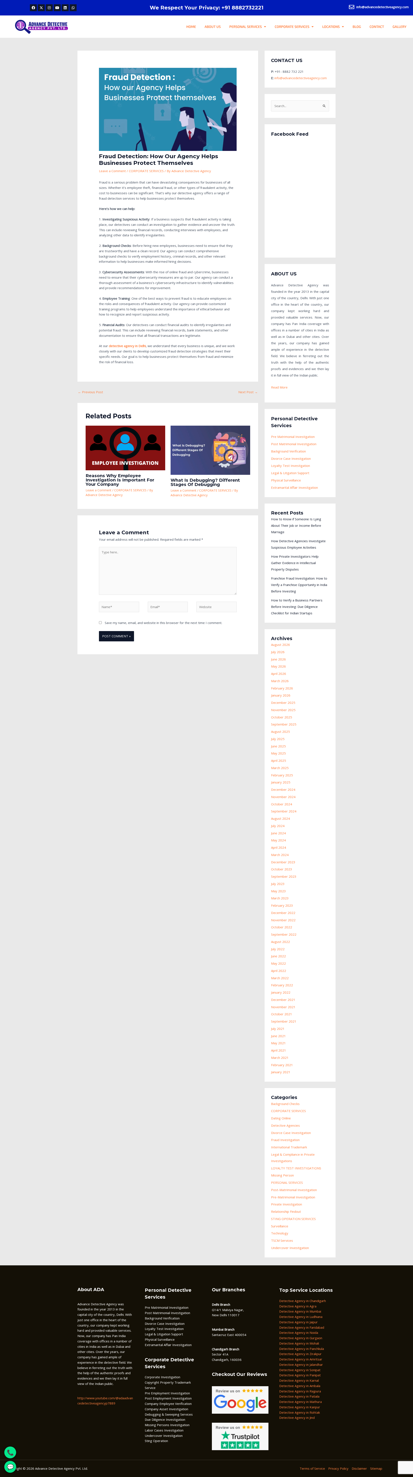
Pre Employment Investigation (167, 1393)
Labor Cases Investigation (164, 1430)
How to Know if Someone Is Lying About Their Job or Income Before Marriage (296, 525)
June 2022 (278, 956)
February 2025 (282, 775)
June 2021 (278, 1036)
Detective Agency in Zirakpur (300, 1354)
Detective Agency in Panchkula (301, 1348)
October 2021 (281, 1014)
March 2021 (280, 1057)
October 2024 (281, 804)
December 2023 (283, 862)
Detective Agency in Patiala (299, 1396)
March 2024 (280, 855)
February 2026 (282, 688)
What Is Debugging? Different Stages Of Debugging (205, 482)
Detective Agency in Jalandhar (301, 1364)
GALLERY (400, 26)
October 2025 (281, 717)
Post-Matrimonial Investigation (294, 1190)
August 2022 (280, 942)
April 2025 (278, 760)
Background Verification (288, 451)
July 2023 (278, 884)
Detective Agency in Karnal (299, 1380)
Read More (279, 387)
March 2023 (280, 898)
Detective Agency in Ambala (299, 1386)
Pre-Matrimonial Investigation (293, 1197)
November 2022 (283, 920)
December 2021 (283, 999)
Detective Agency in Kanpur (299, 1407)
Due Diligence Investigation (165, 1419)
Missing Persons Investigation (167, 1425)
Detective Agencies (285, 1125)
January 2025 (280, 782)
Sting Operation (156, 1441)
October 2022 (281, 927)
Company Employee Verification (168, 1403)
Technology (279, 1233)
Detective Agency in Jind (297, 1417)
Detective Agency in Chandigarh (302, 1301)
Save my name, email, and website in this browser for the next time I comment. (163, 623)
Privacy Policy (338, 1468)
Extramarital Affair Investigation (294, 487)
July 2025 (278, 739)
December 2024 (283, 789)
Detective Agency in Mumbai (300, 1311)
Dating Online (281, 1118)
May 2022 (278, 963)
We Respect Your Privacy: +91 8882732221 (207, 8)
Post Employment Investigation (168, 1398)
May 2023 (278, 891)
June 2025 (278, 746)
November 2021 (283, 1007)
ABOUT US (213, 26)
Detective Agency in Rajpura (300, 1391)
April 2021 (278, 1050)
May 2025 (278, 753)
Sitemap (376, 1468)
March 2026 (280, 681)
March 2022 (280, 978)
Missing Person (282, 1175)
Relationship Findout (286, 1211)
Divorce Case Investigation (291, 458)
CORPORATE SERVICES (292, 26)
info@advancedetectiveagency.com (300, 78)
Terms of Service (312, 1468)
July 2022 (278, 949)
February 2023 (282, 905)
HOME (191, 26)
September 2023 (283, 876)
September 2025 (283, 724)
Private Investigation (286, 1204)
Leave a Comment (112, 171)
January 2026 (280, 695)
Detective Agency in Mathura (300, 1402)
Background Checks (285, 1104)
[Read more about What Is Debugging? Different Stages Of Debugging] (210, 450)
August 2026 (280, 644)
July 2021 (278, 1028)
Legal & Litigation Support (290, 473)
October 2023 (281, 869)
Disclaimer (359, 1468)
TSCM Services (282, 1240)
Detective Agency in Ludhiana (300, 1317)
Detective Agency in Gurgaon (300, 1338)
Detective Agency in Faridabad (301, 1327)
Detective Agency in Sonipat (300, 1370)
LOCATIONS (331, 26)
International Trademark (289, 1147)
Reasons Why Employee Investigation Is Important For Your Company (120, 480)
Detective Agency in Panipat (300, 1375)
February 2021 (282, 1065)
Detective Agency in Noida (298, 1332)
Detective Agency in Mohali (299, 1343)
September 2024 (283, 811)
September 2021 (283, 1021)
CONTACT (377, 26)
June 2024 (278, 833)
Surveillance (279, 1226)
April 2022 (278, 970)
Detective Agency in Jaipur (298, 1322)
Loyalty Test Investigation (290, 465)
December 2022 (283, 913)
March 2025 (280, 768)
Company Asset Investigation (166, 1409)
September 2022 (283, 934)
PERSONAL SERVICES (245, 26)
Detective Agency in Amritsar (300, 1359)
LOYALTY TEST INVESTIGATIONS (296, 1168)
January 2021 (280, 1072)
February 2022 (282, 985)
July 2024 (278, 826)
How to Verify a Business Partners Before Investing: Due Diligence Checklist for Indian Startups (296, 606)
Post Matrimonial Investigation (293, 444)
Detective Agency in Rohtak (299, 1412)
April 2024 (278, 847)
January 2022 (280, 992)
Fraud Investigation (285, 1140)
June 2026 (278, 659)
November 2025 (283, 710)
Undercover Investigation (290, 1248)
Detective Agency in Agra (297, 1306)
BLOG (357, 26)
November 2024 (283, 797)
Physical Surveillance (286, 480)
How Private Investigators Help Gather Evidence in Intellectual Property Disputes (295, 562)
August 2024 (280, 818)
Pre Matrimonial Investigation (293, 436)
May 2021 (278, 1043)
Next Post (248, 392)
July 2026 (278, 652)
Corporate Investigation (162, 1377)
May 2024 (278, 840)
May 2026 (278, 666)
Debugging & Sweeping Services (169, 1414)
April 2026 (278, 673)
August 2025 (280, 731)
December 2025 (283, 702)
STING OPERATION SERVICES (293, 1219)
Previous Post (90, 392)
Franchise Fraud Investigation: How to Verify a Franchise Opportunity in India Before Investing (299, 584)
